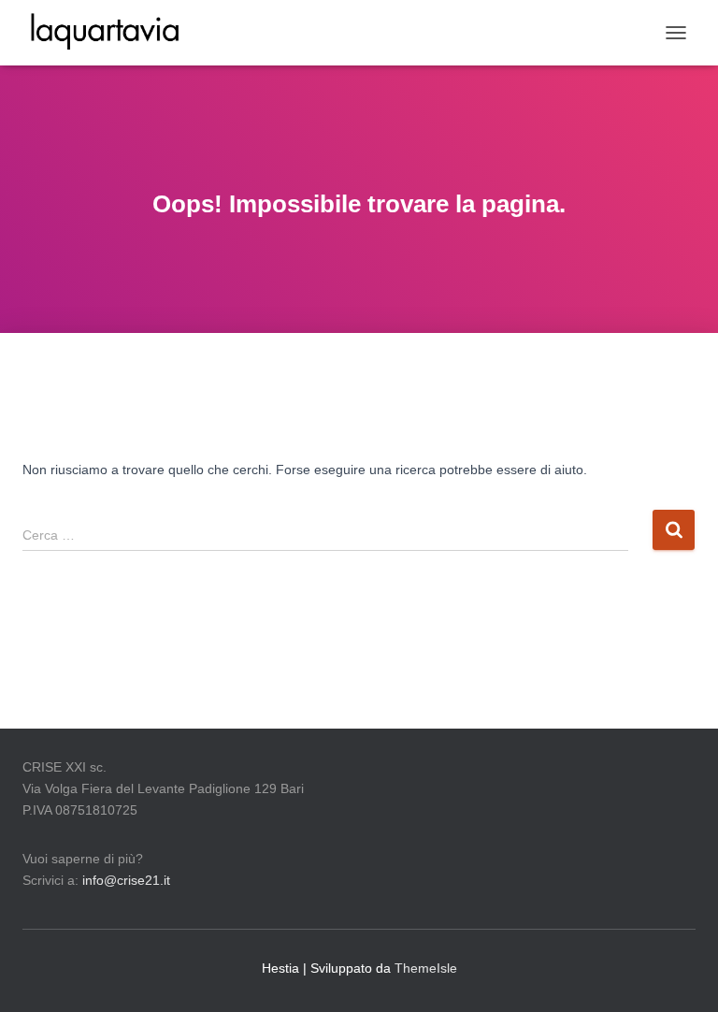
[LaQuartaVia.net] (111, 32)
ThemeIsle (426, 968)
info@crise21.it (126, 880)
